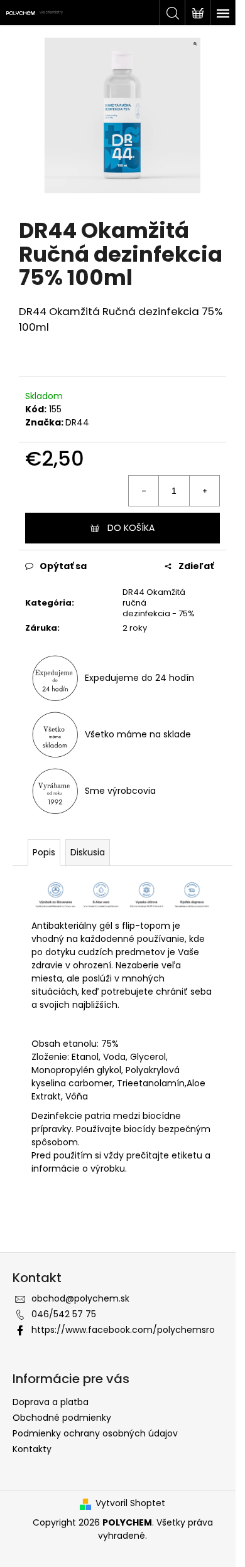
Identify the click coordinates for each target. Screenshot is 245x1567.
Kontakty (32, 1449)
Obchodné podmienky (62, 1417)
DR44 (77, 422)
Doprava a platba (51, 1402)
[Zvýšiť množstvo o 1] (204, 491)
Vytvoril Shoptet (130, 1503)
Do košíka (131, 527)
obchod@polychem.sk (80, 1298)
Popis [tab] (44, 852)
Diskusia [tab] (87, 852)
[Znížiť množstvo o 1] (144, 491)
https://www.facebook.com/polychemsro (123, 1330)
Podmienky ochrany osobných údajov (95, 1433)
